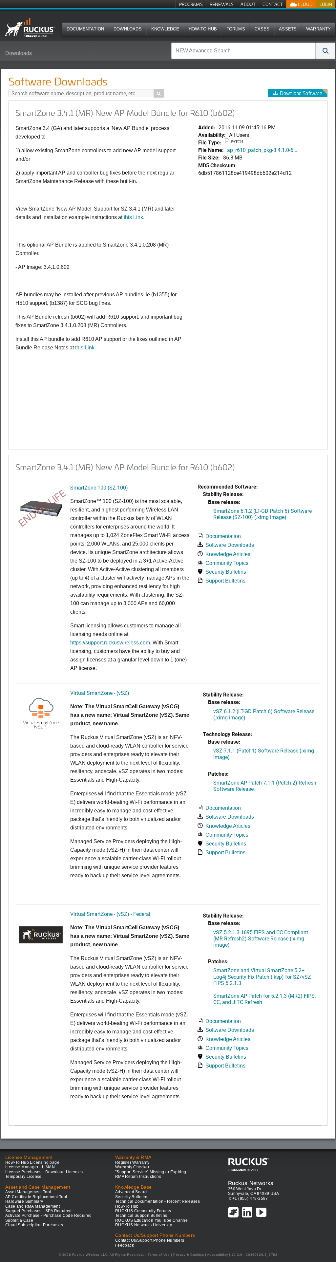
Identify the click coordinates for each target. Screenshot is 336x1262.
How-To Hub (203, 29)
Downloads (128, 29)
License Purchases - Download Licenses (44, 1172)
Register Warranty (132, 1162)
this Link (133, 217)
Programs (191, 4)
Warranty (318, 29)
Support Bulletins (225, 581)
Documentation (85, 29)
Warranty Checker (132, 1167)
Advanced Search (132, 1192)
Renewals (222, 4)
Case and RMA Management (32, 1206)
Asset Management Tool (28, 1192)
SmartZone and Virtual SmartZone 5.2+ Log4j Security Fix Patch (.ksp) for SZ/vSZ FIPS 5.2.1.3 (262, 976)
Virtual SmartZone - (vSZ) (99, 692)
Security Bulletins (225, 572)
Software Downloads (229, 545)
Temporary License (23, 1176)
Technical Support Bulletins (141, 1215)
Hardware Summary (24, 1201)
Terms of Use (159, 1254)
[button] (325, 51)
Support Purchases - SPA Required (38, 1211)
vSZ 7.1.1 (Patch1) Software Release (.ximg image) (263, 753)
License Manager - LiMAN (30, 1167)
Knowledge (165, 29)
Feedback (124, 1245)
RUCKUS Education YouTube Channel (152, 1220)
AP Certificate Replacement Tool (36, 1197)
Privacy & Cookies (188, 1254)
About (248, 4)
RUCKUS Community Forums (143, 1211)
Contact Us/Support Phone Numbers (149, 1240)
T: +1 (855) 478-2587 (248, 1198)
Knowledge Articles (227, 554)
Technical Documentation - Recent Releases (157, 1201)
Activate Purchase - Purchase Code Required (48, 1215)
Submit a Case (19, 1220)
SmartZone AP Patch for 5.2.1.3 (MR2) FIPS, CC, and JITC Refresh (264, 998)
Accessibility (217, 1254)
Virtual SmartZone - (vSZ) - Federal (110, 913)
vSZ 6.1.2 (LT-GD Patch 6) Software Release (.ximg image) (263, 714)
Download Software (301, 93)
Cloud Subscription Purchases (34, 1225)
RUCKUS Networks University (143, 1225)
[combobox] (243, 51)
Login (326, 4)
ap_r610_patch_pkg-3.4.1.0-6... (262, 149)
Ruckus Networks (251, 1183)
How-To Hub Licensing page (32, 1162)
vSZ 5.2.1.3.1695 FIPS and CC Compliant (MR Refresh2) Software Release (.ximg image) (260, 938)
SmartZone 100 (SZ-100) (99, 487)
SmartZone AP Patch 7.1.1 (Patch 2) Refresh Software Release (264, 785)
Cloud (305, 4)
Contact (272, 4)
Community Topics (226, 563)
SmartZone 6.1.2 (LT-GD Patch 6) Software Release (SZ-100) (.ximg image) (262, 513)
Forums (235, 29)
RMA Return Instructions (138, 1176)
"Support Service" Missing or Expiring (150, 1172)
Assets (288, 29)
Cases (262, 29)
